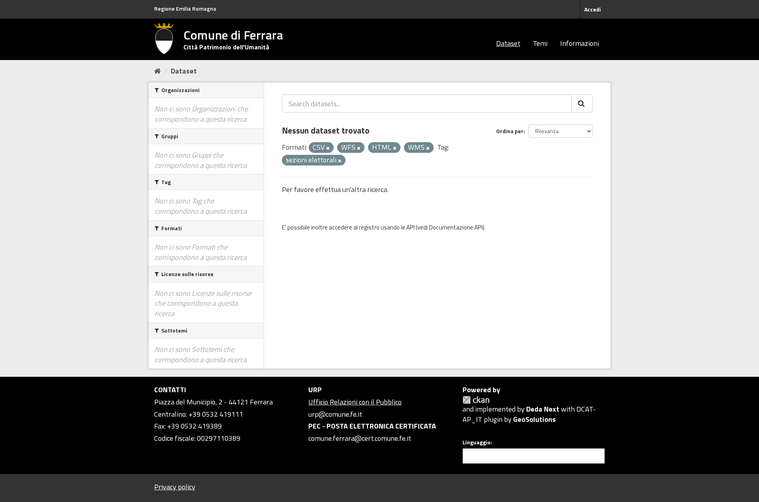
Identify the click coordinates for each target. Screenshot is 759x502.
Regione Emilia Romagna (185, 8)
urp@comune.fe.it (335, 414)
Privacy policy (174, 486)
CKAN (476, 400)
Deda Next (542, 409)
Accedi (592, 9)
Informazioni (579, 43)
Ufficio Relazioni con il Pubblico (355, 402)
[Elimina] (328, 148)
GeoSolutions (534, 419)
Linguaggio (477, 442)
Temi (540, 43)
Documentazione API (456, 227)
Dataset (508, 43)
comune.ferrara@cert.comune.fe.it (359, 438)
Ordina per (509, 131)
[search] (582, 103)
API (410, 227)
